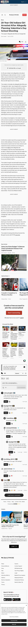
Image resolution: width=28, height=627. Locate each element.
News (2, 563)
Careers (16, 563)
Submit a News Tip (19, 582)
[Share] (25, 42)
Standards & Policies (19, 579)
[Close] (26, 605)
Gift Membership (18, 568)
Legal (16, 573)
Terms (2, 582)
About (2, 573)
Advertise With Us (5, 575)
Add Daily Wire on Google (15, 68)
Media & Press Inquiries (20, 575)
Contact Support (18, 566)
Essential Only (14, 620)
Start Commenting (14, 313)
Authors (3, 577)
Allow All (14, 624)
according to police (6, 97)
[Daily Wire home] (14, 15)
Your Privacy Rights (19, 570)
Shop (2, 568)
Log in (22, 317)
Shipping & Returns (19, 577)
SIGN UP (24, 14)
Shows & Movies (5, 566)
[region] (14, 615)
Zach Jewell (3, 36)
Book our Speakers (5, 579)
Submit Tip (14, 546)
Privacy (3, 584)
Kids (2, 570)
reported (17, 235)
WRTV (9, 147)
